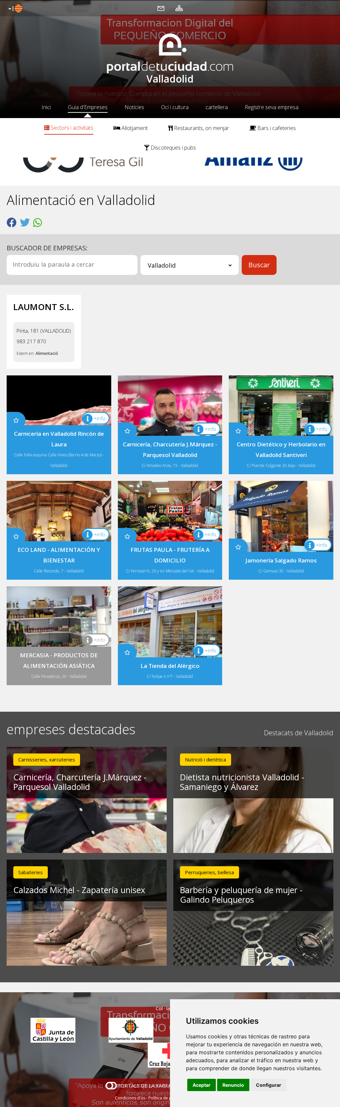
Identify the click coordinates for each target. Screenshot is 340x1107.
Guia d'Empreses (88, 107)
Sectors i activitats (71, 127)
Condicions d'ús (130, 1098)
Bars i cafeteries (276, 128)
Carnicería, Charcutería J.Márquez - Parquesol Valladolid (79, 781)
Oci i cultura (175, 107)
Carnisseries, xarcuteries (46, 759)
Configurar (268, 1085)
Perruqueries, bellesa (209, 872)
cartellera (217, 107)
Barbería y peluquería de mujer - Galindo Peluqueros (241, 894)
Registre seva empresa (271, 107)
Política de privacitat (167, 1098)
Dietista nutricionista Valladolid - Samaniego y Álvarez (242, 781)
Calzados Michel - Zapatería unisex (79, 889)
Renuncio (233, 1085)
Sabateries (30, 872)
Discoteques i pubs (172, 147)
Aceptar (202, 1085)
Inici (46, 107)
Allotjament (134, 128)
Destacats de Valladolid (298, 732)
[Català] (14, 9)
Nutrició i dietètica (205, 759)
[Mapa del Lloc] (179, 8)
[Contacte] (161, 8)
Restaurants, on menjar (201, 128)
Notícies (134, 107)
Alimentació (47, 353)
